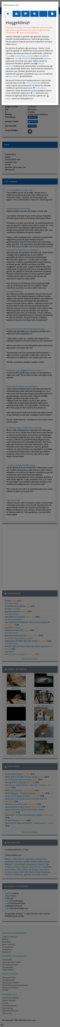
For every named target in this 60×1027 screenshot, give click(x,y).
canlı (17, 58)
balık (40, 56)
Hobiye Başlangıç (32, 83)
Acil (33, 93)
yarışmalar (30, 56)
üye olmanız (14, 76)
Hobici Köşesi (41, 88)
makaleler (19, 56)
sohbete (47, 58)
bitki (47, 56)
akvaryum (26, 58)
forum (8, 56)
